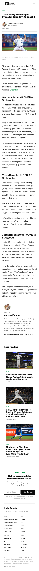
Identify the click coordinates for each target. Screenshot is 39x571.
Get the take (28, 492)
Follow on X (29, 334)
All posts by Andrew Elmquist (13, 334)
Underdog (14, 90)
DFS (3, 11)
